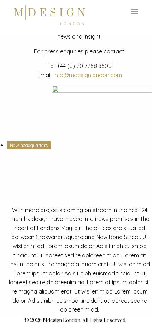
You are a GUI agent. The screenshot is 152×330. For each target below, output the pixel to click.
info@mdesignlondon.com (88, 75)
